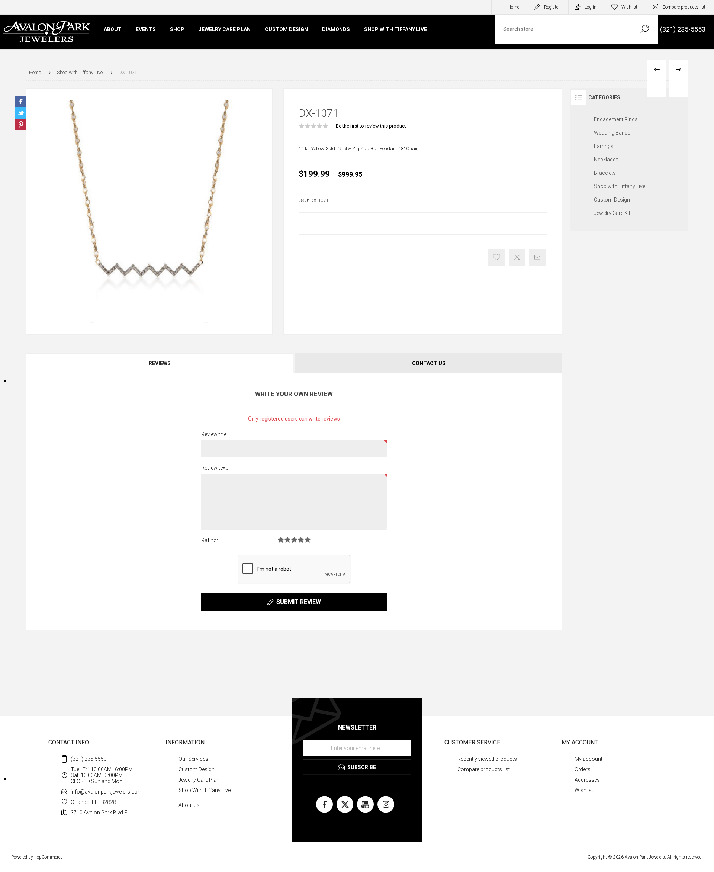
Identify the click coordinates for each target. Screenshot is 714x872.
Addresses (587, 780)
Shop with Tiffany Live (619, 186)
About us (189, 805)
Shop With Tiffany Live (204, 790)
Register (552, 7)
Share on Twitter (20, 113)
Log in (590, 7)
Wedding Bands (612, 133)
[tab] (160, 363)
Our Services (193, 759)
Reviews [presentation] (160, 363)
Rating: (209, 540)
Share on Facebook (20, 101)
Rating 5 (307, 540)
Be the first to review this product (371, 126)
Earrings (604, 146)
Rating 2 (287, 540)
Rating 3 (294, 540)
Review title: (214, 434)
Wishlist (584, 790)
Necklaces (606, 160)
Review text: (214, 468)
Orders (583, 769)
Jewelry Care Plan (198, 780)
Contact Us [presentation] (429, 363)
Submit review (298, 601)
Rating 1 (280, 540)
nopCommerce (48, 857)
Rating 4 (301, 540)
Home (513, 7)
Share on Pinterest (20, 124)
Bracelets (605, 173)
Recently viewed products (487, 759)
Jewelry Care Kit (612, 213)
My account (588, 759)
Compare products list (683, 7)
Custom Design (612, 200)
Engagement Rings (616, 119)
